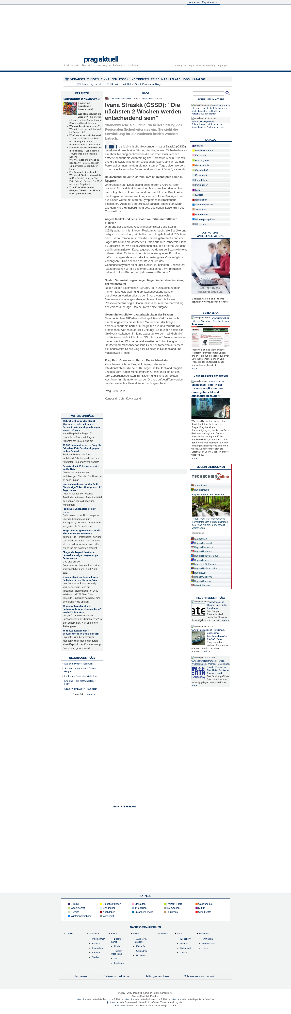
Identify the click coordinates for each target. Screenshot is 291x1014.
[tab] (210, 485)
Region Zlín (200, 572)
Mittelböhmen (202, 585)
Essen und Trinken (134, 79)
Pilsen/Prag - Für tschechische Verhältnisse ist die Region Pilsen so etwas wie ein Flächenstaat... (210, 521)
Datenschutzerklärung (116, 976)
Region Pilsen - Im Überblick (208, 494)
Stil (115, 958)
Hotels (221, 661)
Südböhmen (200, 485)
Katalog (198, 79)
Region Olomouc (203, 581)
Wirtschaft (120, 84)
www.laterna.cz (216, 381)
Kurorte (199, 194)
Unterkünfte (201, 214)
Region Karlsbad (203, 543)
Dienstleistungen (204, 150)
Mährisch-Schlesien (205, 564)
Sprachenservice (204, 204)
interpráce (81, 999)
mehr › (195, 368)
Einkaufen (109, 79)
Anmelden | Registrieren (202, 2)
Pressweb (197, 324)
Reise (155, 79)
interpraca (176, 999)
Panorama (148, 84)
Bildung (199, 145)
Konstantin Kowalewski (81, 99)
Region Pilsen (201, 489)
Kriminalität (207, 939)
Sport (138, 84)
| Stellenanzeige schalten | (91, 84)
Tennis (183, 952)
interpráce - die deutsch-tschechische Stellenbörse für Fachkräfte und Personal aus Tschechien (209, 111)
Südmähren (200, 539)
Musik (117, 946)
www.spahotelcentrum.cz (203, 661)
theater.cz (212, 608)
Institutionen (201, 185)
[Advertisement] (145, 29)
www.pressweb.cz (220, 318)
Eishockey (185, 939)
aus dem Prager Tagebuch (78, 663)
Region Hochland (203, 551)
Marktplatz (170, 79)
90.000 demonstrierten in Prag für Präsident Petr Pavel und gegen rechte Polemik (82, 448)
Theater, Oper (213, 605)
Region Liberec (202, 560)
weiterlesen (198, 528)
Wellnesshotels (198, 664)
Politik (110, 84)
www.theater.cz (216, 602)
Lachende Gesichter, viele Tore (80, 676)
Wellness (212, 664)
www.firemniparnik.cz (201, 630)
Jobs (186, 79)
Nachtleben (201, 199)
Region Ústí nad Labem (206, 568)
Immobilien (201, 180)
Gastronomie (202, 165)
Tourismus (200, 209)
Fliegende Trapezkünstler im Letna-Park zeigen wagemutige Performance (80, 555)
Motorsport (185, 948)
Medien (196, 321)
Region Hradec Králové (206, 555)
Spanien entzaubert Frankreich (80, 688)
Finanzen (96, 943)
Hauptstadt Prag (203, 577)
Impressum (82, 976)
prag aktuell (101, 59)
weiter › (91, 694)
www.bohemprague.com (203, 121)
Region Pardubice (203, 547)
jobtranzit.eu (113, 1002)
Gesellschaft (201, 170)
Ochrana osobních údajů (199, 976)
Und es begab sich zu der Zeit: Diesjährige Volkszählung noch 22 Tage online (82, 487)
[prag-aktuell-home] (67, 79)
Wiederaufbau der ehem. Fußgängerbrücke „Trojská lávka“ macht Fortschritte (82, 609)
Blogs (158, 84)
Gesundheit (147, 98)
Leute (205, 948)
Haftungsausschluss (157, 976)
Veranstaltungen (84, 79)
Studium (96, 957)
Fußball (184, 943)
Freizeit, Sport (202, 160)
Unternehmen (98, 939)
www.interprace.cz (221, 105)
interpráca (129, 999)
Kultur (130, 84)
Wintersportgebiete (205, 219)
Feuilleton (119, 963)
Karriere (96, 952)
